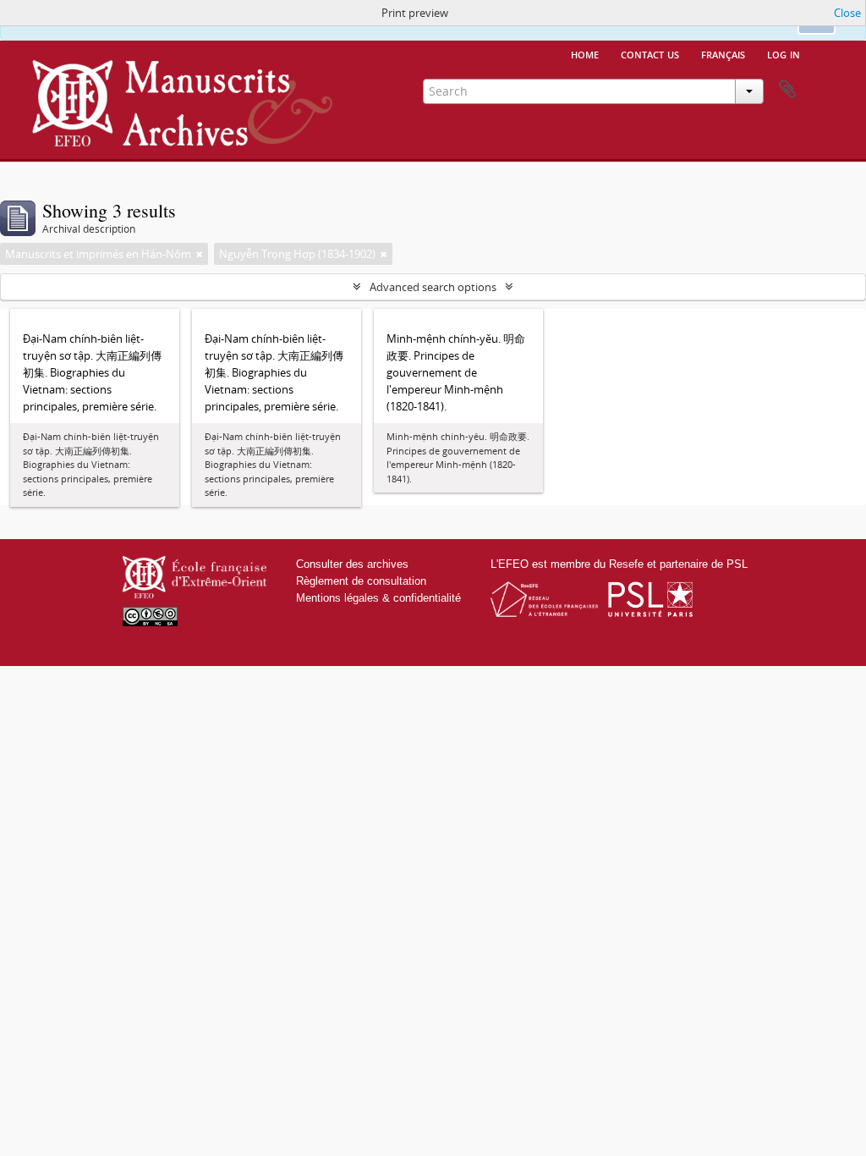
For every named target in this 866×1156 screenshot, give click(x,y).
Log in (783, 53)
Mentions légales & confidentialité (378, 598)
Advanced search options (433, 287)
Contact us (650, 53)
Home (585, 53)
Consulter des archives (352, 564)
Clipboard (787, 90)
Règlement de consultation (361, 581)
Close (847, 12)
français (723, 53)
